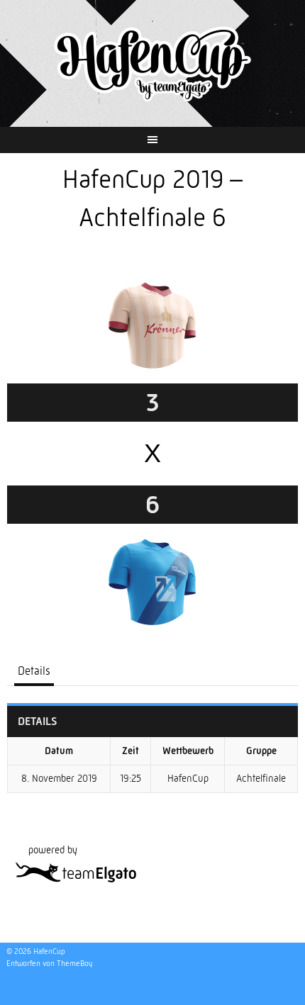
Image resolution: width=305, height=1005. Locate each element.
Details (34, 671)
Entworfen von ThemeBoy (49, 963)
